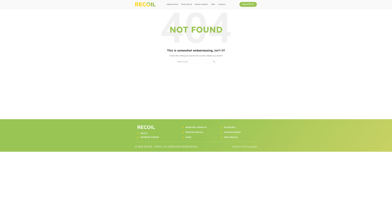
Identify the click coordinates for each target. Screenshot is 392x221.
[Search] (214, 61)
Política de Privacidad (244, 147)
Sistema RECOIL (248, 4)
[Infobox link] (156, 133)
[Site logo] (145, 4)
